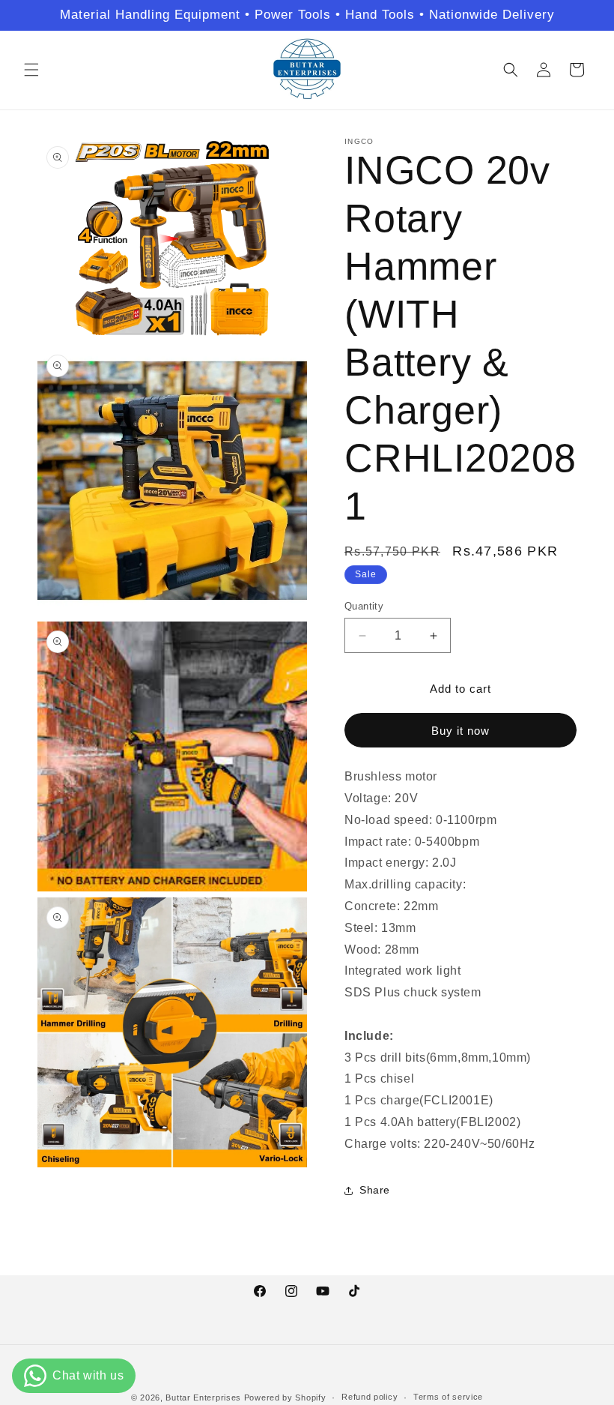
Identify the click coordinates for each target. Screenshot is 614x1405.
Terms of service (448, 1396)
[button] (31, 69)
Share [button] (374, 1190)
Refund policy (369, 1396)
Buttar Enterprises (204, 1397)
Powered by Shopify (285, 1397)
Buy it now (460, 730)
